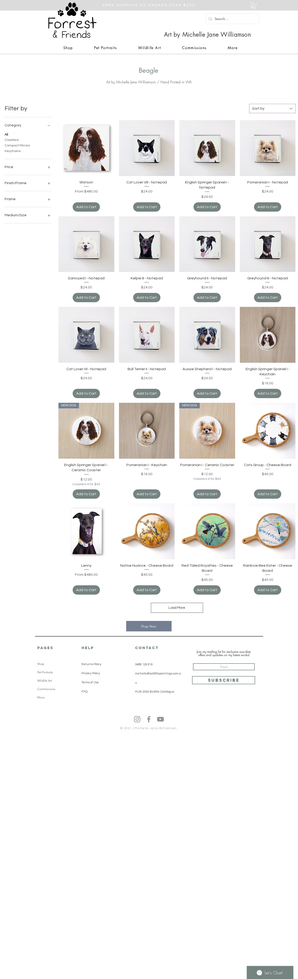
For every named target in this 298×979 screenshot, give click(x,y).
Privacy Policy (90, 673)
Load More (177, 608)
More (40, 697)
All (6, 134)
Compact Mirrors (17, 145)
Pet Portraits (45, 672)
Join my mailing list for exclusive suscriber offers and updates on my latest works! (224, 653)
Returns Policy (91, 664)
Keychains (12, 151)
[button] (253, 5)
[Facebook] (149, 719)
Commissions (46, 689)
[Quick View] (86, 148)
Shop (40, 664)
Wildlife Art (44, 680)
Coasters (12, 140)
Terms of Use (90, 682)
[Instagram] (137, 719)
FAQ (84, 691)
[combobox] (272, 108)
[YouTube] (160, 719)
